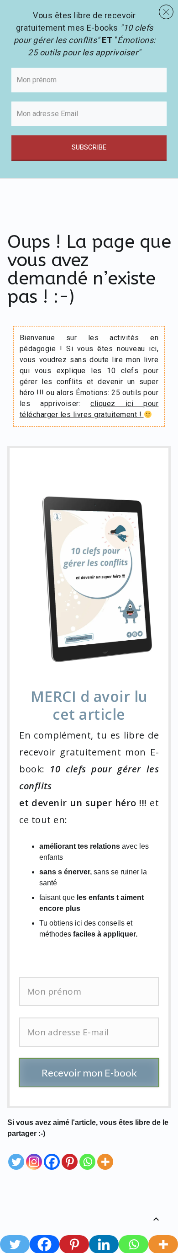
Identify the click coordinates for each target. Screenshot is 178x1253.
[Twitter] (16, 1155)
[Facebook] (52, 1155)
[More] (105, 1155)
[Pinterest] (70, 1155)
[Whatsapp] (87, 1155)
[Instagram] (34, 1155)
